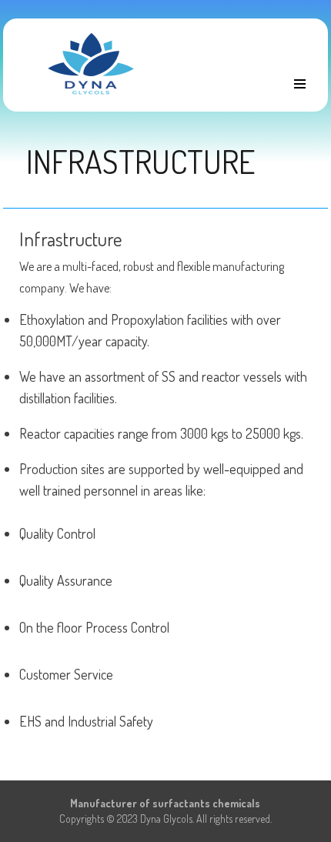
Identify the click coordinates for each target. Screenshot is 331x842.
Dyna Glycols (166, 818)
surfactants (181, 803)
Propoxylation (147, 319)
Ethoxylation (52, 319)
